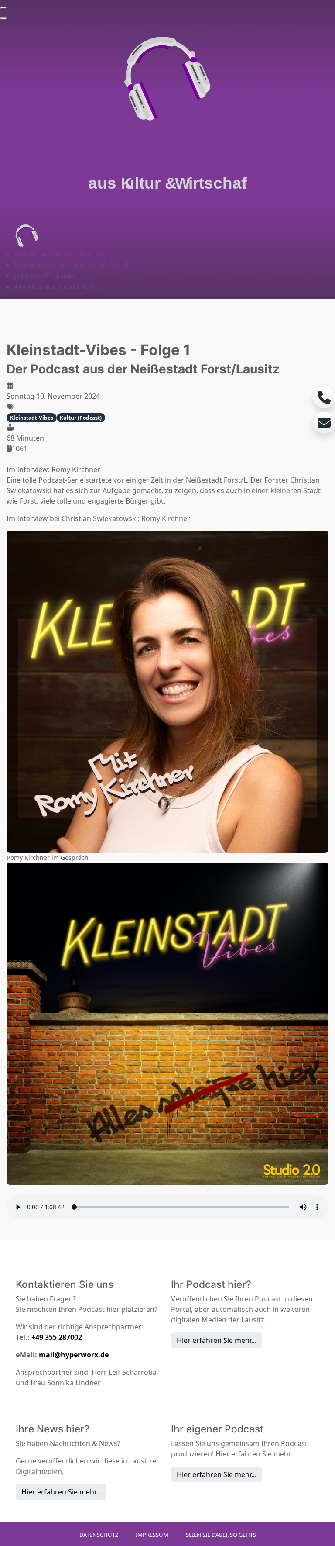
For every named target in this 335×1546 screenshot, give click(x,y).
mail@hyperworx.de (74, 1355)
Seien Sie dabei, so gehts (221, 1535)
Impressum (152, 1535)
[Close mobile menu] (3, 18)
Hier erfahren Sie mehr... (216, 1340)
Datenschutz (98, 1535)
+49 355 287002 (56, 1337)
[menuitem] (27, 235)
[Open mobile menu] (3, 8)
